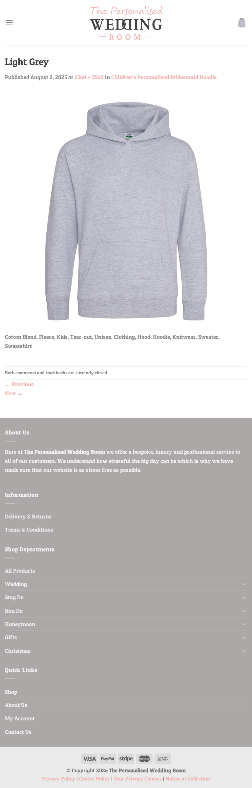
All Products (20, 570)
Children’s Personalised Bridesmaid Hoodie (164, 77)
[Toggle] (244, 584)
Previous (19, 384)
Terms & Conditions (29, 529)
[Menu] (9, 22)
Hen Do (14, 610)
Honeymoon (20, 624)
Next (14, 393)
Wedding (16, 583)
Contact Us (18, 731)
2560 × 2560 (89, 77)
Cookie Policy (94, 779)
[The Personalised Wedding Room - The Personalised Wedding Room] (126, 22)
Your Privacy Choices (138, 779)
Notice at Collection (188, 779)
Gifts (11, 637)
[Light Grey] (126, 210)
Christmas (18, 650)
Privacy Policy (58, 779)
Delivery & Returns (28, 516)
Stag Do (14, 597)
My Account (20, 718)
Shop (11, 691)
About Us (16, 704)
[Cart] (242, 22)
